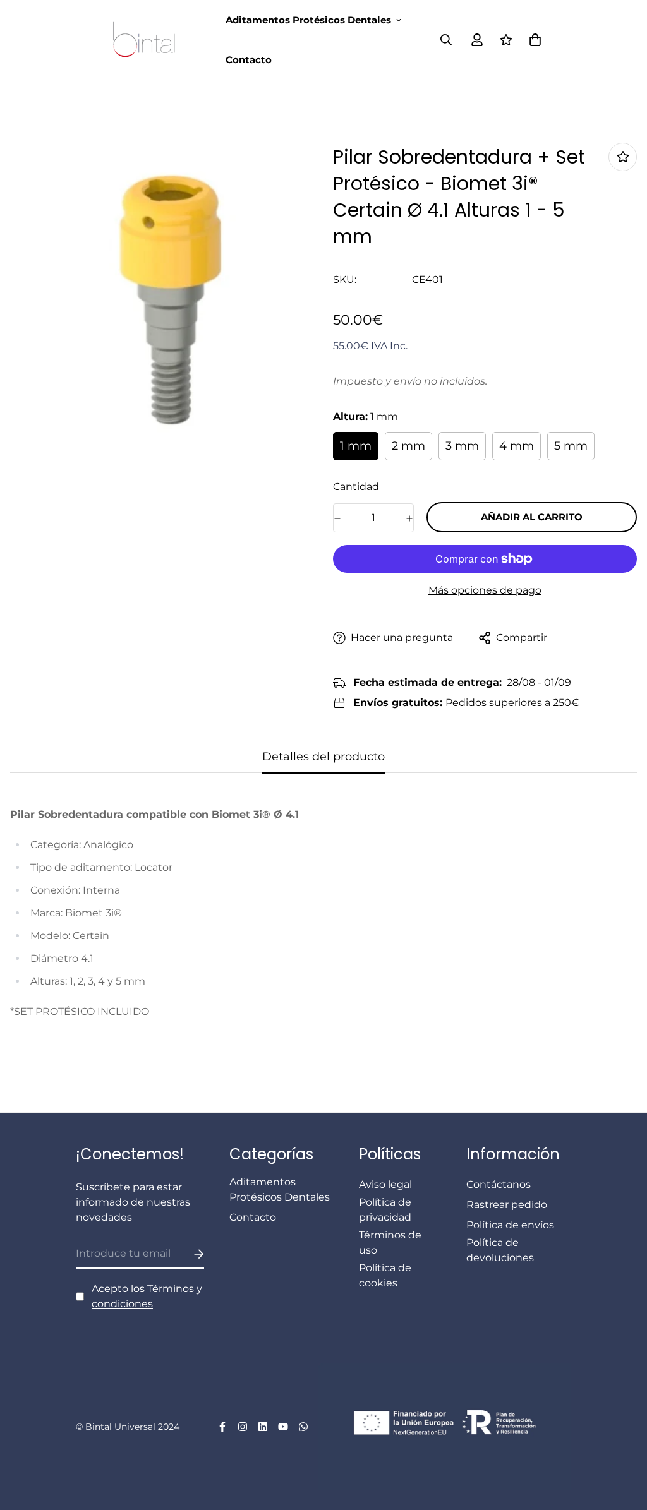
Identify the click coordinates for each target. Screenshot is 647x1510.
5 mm (571, 446)
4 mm (516, 446)
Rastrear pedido (506, 1205)
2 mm (408, 446)
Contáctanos (498, 1184)
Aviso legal (385, 1184)
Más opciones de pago (484, 590)
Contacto (249, 60)
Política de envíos (510, 1225)
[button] (533, 39)
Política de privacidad (385, 1209)
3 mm (462, 446)
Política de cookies (385, 1275)
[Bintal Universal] (147, 39)
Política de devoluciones (500, 1250)
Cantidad (356, 487)
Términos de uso (390, 1242)
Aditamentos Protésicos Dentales (308, 20)
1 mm (356, 446)
